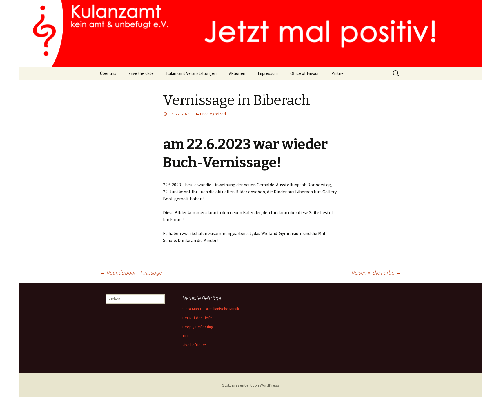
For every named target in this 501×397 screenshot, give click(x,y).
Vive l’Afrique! (194, 344)
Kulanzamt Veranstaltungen (191, 73)
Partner (338, 73)
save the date (141, 73)
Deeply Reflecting (197, 326)
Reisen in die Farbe (376, 272)
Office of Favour (304, 73)
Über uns (108, 73)
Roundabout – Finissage (131, 272)
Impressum (268, 73)
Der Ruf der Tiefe (197, 317)
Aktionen (237, 73)
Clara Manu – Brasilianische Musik (210, 308)
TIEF (185, 335)
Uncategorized (213, 113)
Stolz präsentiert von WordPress (250, 385)
